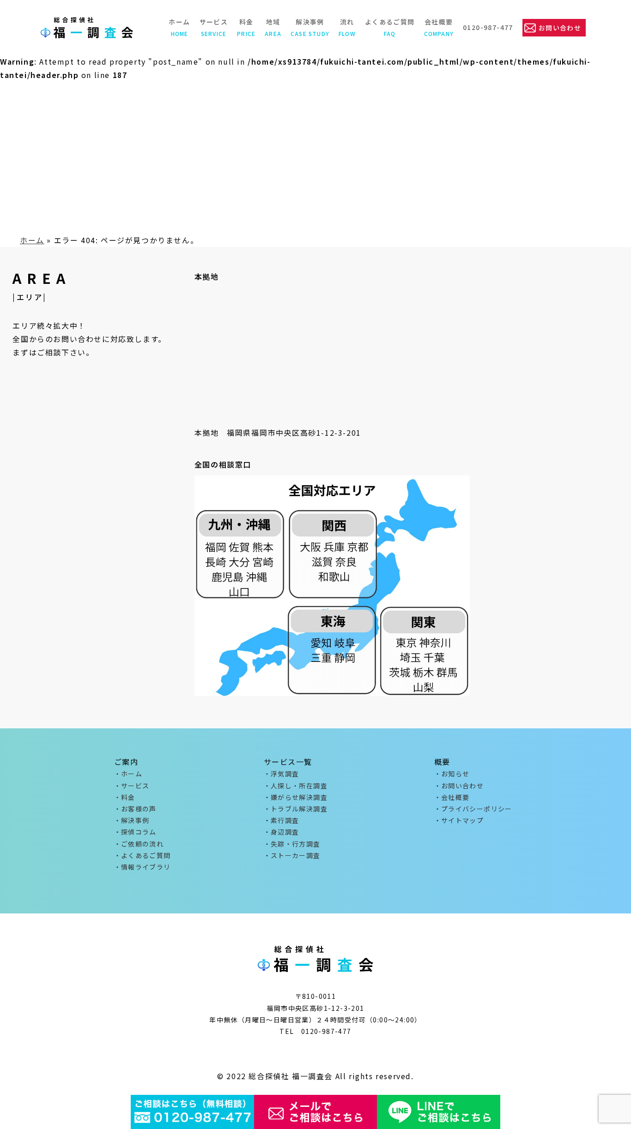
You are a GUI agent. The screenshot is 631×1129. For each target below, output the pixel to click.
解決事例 (310, 27)
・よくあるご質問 (142, 855)
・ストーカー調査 (292, 855)
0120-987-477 (488, 27)
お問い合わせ (560, 27)
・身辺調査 (281, 831)
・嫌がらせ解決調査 (296, 797)
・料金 (124, 797)
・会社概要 (452, 797)
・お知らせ (452, 773)
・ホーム (128, 773)
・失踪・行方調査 (292, 843)
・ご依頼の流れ (139, 843)
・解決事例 (132, 820)
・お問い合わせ (459, 785)
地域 (273, 27)
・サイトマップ (459, 820)
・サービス (132, 785)
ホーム (179, 27)
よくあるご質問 (390, 27)
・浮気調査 (281, 773)
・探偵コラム (135, 831)
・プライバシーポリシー (473, 808)
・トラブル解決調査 (296, 808)
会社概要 (439, 27)
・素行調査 (281, 820)
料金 (246, 27)
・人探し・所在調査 (296, 785)
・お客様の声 (135, 808)
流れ (347, 27)
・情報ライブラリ (142, 866)
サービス (214, 27)
